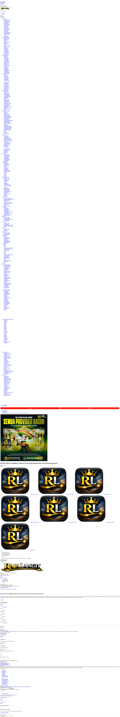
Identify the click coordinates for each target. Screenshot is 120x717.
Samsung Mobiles (6, 94)
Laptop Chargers (6, 86)
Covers (5, 340)
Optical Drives (6, 25)
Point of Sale (4, 206)
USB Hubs (5, 40)
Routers (5, 305)
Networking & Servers (5, 177)
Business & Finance (7, 218)
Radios (5, 124)
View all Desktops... (7, 65)
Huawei (5, 322)
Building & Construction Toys (8, 225)
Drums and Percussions (7, 203)
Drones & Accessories (7, 365)
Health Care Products (7, 241)
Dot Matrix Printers (7, 164)
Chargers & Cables (7, 104)
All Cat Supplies (6, 257)
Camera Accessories (7, 368)
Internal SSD (6, 30)
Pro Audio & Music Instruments (9, 371)
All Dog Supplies (6, 250)
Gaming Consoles (6, 155)
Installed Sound (6, 204)
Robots (5, 226)
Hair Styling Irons (6, 237)
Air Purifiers (6, 385)
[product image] (24, 460)
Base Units (5, 207)
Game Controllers (6, 53)
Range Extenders (6, 190)
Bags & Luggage (6, 233)
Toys (3, 221)
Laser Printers (6, 291)
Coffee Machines (6, 384)
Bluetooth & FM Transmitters (8, 120)
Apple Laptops (6, 78)
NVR (5, 131)
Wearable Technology (7, 96)
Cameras (5, 366)
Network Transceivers (7, 184)
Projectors (5, 113)
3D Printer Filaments (7, 170)
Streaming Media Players (8, 116)
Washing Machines (7, 150)
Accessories (6, 85)
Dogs (5, 244)
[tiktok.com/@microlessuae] (5, 693)
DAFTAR (89, 408)
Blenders (5, 145)
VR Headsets (6, 161)
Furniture (5, 135)
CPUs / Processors (7, 21)
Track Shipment (4, 671)
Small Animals (6, 261)
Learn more (29, 558)
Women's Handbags (7, 232)
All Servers (5, 196)
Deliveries (3, 672)
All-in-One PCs (6, 64)
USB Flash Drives (7, 34)
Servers (5, 309)
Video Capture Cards (7, 24)
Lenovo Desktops (6, 61)
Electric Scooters (6, 224)
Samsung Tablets (6, 99)
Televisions (5, 112)
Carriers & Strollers (7, 255)
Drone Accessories (7, 223)
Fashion (3, 231)
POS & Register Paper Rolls (8, 211)
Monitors (5, 66)
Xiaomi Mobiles (6, 93)
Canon (5, 174)
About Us (3, 670)
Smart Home (6, 372)
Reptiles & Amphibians (7, 260)
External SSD (6, 31)
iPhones (5, 92)
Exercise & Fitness (7, 229)
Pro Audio (3, 197)
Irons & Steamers (6, 144)
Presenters (5, 54)
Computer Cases (6, 20)
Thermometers (6, 242)
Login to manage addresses (4, 712)
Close (1, 699)
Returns (3, 673)
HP (4, 173)
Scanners (5, 165)
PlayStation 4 (6, 361)
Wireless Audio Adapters (7, 126)
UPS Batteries (6, 49)
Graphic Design (6, 220)
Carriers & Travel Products (8, 248)
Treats (5, 246)
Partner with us (4, 683)
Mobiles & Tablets (5, 90)
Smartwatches (6, 97)
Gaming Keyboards (7, 159)
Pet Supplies (4, 243)
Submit (2, 636)
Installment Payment (5, 676)
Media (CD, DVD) (7, 38)
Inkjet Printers (6, 163)
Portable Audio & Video (7, 370)
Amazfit (5, 335)
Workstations (6, 279)
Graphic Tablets (6, 52)
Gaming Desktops (6, 62)
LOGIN (30, 408)
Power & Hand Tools (7, 141)
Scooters (5, 228)
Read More (2, 599)
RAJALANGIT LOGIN (6, 264)
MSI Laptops (6, 79)
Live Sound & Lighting (7, 198)
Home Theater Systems (7, 128)
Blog (3, 678)
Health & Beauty (4, 235)
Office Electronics (6, 302)
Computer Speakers (7, 46)
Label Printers (6, 168)
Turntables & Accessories (8, 127)
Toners (5, 172)
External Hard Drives (7, 33)
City (1, 716)
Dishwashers (6, 152)
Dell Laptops (6, 77)
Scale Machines (6, 212)
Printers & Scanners (7, 290)
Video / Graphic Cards (7, 266)
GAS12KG (6, 63)
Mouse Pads (6, 51)
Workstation (6, 83)
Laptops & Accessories (5, 73)
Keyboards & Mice (7, 272)
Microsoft (5, 327)
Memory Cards (6, 39)
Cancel (2, 661)
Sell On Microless (5, 684)
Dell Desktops (6, 57)
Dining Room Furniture (7, 139)
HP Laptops (6, 75)
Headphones (6, 275)
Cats (4, 251)
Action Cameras (6, 119)
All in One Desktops (7, 280)
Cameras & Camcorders (7, 117)
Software (3, 216)
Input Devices (6, 50)
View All (5, 176)
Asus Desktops (6, 59)
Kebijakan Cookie (5, 411)
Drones (5, 222)
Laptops (5, 74)
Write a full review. (3, 634)
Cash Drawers (6, 208)
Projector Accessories (7, 115)
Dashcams (5, 132)
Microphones (6, 48)
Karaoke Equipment (7, 205)
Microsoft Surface (6, 100)
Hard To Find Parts (5, 679)
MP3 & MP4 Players (7, 122)
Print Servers (6, 192)
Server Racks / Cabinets (7, 185)
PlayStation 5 (6, 360)
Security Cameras (6, 130)
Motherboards (6, 23)
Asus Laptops (6, 76)
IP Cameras (6, 183)
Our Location (2, 4)
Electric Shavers (6, 240)
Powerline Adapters (7, 193)
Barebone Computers (7, 29)
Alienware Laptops (7, 80)
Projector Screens (6, 114)
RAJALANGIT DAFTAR (6, 289)
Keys (5, 201)
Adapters (5, 42)
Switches (5, 182)
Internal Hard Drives (7, 32)
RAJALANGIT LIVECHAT (34, 522)
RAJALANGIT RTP (107, 494)
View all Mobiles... (7, 95)
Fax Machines (6, 166)
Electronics (4, 110)
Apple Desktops (6, 58)
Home (3, 134)
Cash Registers (6, 214)
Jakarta (3, 1)
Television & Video (7, 111)
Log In (3, 13)
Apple (5, 332)
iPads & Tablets (6, 98)
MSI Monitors (6, 71)
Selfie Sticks (6, 107)
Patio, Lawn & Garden (7, 148)
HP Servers (5, 195)
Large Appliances (6, 149)
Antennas (5, 187)
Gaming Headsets (6, 158)
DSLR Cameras (6, 118)
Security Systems (6, 133)
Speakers (5, 273)
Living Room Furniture (7, 138)
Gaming (3, 153)
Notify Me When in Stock (4, 587)
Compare (3, 561)
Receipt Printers (6, 209)
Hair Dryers (6, 239)
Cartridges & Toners (7, 171)
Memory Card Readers (7, 45)
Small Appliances (6, 142)
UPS (5, 44)
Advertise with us (4, 682)
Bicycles (5, 230)
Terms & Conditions (5, 681)
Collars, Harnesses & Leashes (8, 247)
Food (5, 245)
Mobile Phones (6, 91)
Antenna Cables (6, 188)
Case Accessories (6, 22)
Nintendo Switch (6, 362)
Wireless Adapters (6, 179)
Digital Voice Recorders (7, 123)
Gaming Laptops (6, 82)
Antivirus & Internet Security (8, 219)
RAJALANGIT (4, 410)
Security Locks (6, 89)
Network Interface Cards (7, 191)
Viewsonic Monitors (7, 70)
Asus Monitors (6, 67)
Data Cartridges (6, 36)
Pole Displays (6, 210)
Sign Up (3, 14)
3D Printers (6, 169)
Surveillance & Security (7, 129)
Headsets (5, 47)
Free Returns (2, 3)
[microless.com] (5, 9)
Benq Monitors (6, 68)
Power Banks (6, 105)
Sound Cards (6, 26)
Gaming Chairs (6, 376)
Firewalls (5, 181)
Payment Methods (5, 675)
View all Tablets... (6, 101)
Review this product (3, 633)
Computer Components (7, 265)
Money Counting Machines (8, 213)
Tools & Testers (6, 43)
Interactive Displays (7, 303)
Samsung (5, 175)
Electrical (5, 393)
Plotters (5, 167)
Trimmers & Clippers (7, 238)
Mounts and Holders (7, 108)
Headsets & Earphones (7, 103)
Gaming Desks (6, 136)
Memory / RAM (6, 28)
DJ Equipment (6, 200)
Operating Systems (7, 217)
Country (1, 715)
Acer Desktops (6, 60)
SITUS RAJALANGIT (33, 494)
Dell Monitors (6, 69)
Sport (3, 227)
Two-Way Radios (6, 121)
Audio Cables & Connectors (8, 202)
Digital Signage (6, 304)
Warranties (3, 674)
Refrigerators (6, 151)
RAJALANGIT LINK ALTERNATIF (8, 319)
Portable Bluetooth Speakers (8, 106)
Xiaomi (5, 323)
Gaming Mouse (6, 160)
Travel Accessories (7, 234)
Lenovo (5, 330)
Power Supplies (6, 27)
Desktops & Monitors (5, 55)
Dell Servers (6, 194)
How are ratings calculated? (4, 630)
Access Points (6, 180)
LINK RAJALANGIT (70, 494)
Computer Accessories (5, 37)
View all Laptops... (7, 84)
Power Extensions (6, 41)
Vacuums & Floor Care (7, 143)
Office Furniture (6, 137)
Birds (5, 259)
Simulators (5, 359)
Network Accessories (7, 189)
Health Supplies (6, 249)
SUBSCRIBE (11, 688)
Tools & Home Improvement (8, 140)
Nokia (5, 324)
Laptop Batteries (6, 87)
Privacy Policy (4, 680)
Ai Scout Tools (4, 412)
